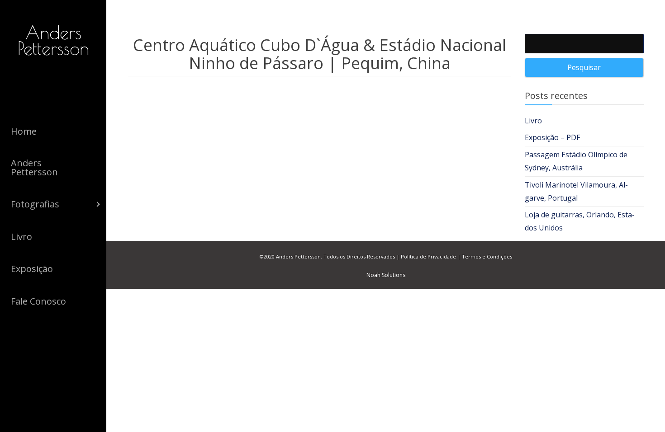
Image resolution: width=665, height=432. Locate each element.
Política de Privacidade (428, 256)
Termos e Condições (487, 256)
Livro (533, 121)
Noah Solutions (385, 275)
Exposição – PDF (552, 137)
